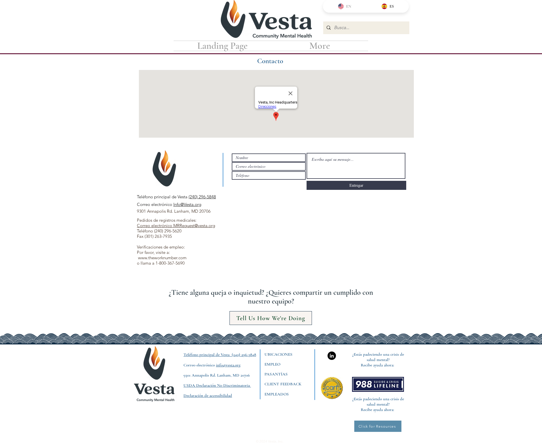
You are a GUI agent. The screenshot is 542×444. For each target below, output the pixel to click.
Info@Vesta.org (187, 204)
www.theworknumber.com (162, 257)
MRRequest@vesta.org (194, 225)
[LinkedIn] (331, 355)
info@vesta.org (228, 365)
